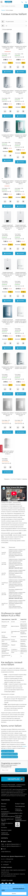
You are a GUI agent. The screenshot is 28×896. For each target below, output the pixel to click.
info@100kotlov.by (6, 851)
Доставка (4, 809)
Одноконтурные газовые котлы (9, 757)
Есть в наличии (7, 29)
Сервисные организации (5, 833)
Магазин (3, 803)
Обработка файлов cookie (7, 824)
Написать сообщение (18, 809)
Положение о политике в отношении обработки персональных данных (8, 814)
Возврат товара (20, 803)
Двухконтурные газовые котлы (9, 754)
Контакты (4, 827)
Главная (3, 10)
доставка (24, 746)
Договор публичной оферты (7, 819)
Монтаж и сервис (6, 830)
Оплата (3, 806)
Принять (14, 893)
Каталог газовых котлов (7, 751)
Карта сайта (18, 813)
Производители (20, 806)
